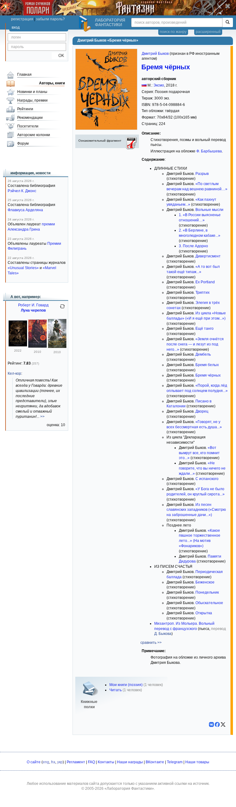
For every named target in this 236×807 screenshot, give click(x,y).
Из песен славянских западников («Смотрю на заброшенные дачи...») (196, 509)
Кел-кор (14, 373)
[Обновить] (62, 309)
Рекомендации (30, 117)
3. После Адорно (193, 246)
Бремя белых (207, 365)
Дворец (201, 411)
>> (42, 416)
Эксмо (158, 85)
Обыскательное (209, 603)
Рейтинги (25, 109)
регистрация (22, 19)
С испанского (206, 479)
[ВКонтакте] (211, 724)
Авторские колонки (33, 135)
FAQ (91, 762)
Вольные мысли (209, 210)
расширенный (208, 32)
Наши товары (197, 762)
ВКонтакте (155, 762)
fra (53, 762)
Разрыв (202, 173)
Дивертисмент (208, 256)
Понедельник (207, 592)
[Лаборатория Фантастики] (85, 23)
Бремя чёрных (165, 67)
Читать (115, 690)
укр (60, 762)
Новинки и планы (32, 92)
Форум (23, 143)
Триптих (202, 292)
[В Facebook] (217, 724)
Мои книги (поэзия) (126, 685)
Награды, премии (32, 100)
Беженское (204, 582)
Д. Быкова (162, 633)
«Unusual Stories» (23, 268)
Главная (24, 74)
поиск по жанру (173, 32)
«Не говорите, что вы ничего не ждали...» (202, 468)
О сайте (34, 762)
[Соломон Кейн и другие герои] (18, 345)
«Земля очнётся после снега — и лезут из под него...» (195, 344)
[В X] (223, 724)
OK (58, 55)
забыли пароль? (50, 19)
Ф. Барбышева (209, 151)
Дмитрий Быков (155, 53)
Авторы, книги (52, 83)
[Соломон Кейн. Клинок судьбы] (57, 347)
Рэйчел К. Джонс (22, 191)
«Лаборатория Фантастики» (129, 788)
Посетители (27, 126)
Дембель (203, 354)
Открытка (203, 613)
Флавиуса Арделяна (25, 210)
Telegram (175, 762)
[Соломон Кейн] (37, 346)
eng (46, 762)
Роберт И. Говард (33, 305)
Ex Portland (205, 282)
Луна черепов (33, 310)
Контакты (106, 762)
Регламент (76, 762)
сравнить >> (151, 642)
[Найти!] (227, 22)
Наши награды (130, 762)
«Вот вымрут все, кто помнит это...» (199, 453)
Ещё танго (204, 328)
